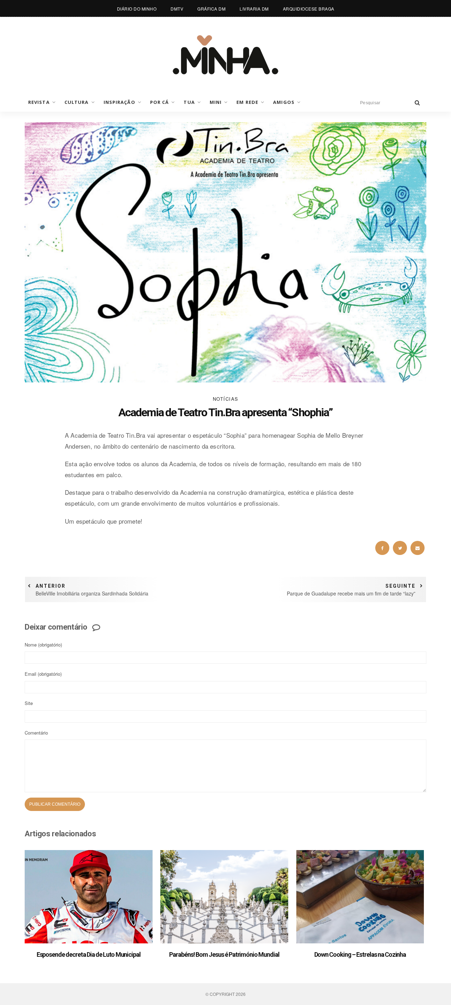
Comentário (36, 732)
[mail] (417, 548)
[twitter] (400, 548)
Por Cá (159, 102)
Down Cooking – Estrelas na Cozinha (360, 954)
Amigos (284, 102)
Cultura (76, 102)
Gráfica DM (211, 9)
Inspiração (119, 102)
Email (43, 673)
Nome (43, 644)
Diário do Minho (137, 9)
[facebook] (382, 548)
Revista (39, 102)
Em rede (247, 102)
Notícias (226, 398)
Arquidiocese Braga (308, 9)
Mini (216, 102)
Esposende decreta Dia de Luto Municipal (89, 954)
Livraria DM (254, 9)
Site (29, 703)
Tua (189, 102)
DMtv (177, 9)
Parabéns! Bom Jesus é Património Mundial (224, 954)
